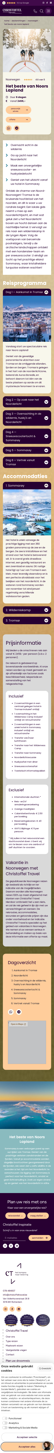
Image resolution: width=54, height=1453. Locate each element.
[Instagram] (43, 2)
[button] (9, 128)
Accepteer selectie (27, 1437)
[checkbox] (11, 1418)
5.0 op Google (23, 3)
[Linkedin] (50, 2)
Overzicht (46, 1368)
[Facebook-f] (47, 2)
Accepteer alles (27, 1446)
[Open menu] (48, 11)
